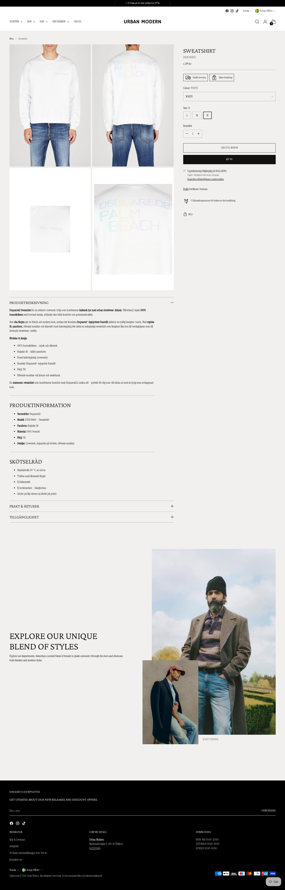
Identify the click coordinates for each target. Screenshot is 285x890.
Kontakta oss (16, 860)
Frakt (186, 189)
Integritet (14, 846)
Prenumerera (269, 810)
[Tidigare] (115, 3)
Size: (186, 108)
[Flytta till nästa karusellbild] (272, 767)
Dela (190, 214)
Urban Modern (33, 875)
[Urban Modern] (142, 22)
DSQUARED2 (189, 57)
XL (197, 115)
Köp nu (229, 159)
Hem (12, 38)
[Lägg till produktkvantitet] (198, 134)
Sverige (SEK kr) (266, 10)
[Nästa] (170, 3)
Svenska (246, 10)
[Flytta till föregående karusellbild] (263, 767)
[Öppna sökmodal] (257, 22)
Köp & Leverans (17, 840)
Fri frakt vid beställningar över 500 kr (28, 853)
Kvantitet (187, 126)
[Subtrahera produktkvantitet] (186, 134)
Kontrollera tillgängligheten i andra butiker (205, 179)
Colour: (190, 88)
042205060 (94, 848)
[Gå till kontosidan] (265, 22)
